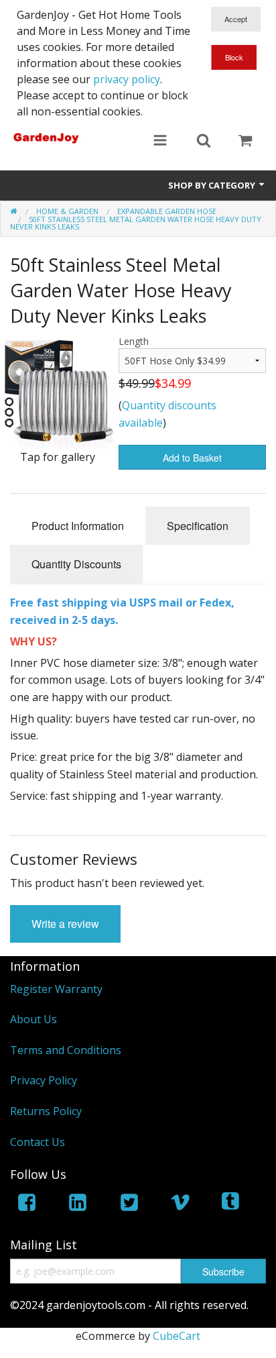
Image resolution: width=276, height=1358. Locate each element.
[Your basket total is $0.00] (245, 141)
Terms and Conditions (65, 1050)
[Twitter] (129, 1204)
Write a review (65, 923)
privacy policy (126, 79)
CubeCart (176, 1335)
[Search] (203, 141)
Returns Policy (46, 1111)
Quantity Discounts (76, 564)
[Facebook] (27, 1204)
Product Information (77, 525)
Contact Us (37, 1142)
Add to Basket (192, 457)
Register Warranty (56, 989)
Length (134, 341)
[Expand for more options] (160, 141)
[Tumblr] (232, 1204)
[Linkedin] (78, 1204)
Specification (197, 525)
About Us (33, 1019)
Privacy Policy (43, 1080)
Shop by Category (212, 185)
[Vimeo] (180, 1204)
